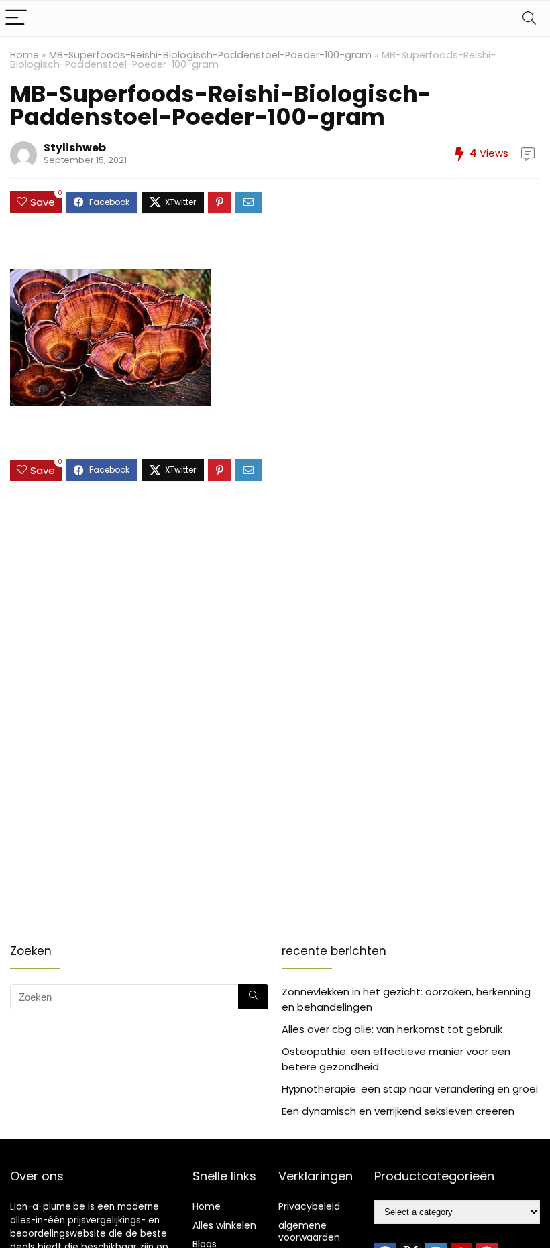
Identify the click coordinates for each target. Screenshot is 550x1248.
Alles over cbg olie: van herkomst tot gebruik (392, 1029)
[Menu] (16, 18)
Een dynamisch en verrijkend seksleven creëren (398, 1111)
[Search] (529, 18)
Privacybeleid (309, 1206)
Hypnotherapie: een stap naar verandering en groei (410, 1089)
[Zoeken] (253, 996)
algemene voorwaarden (309, 1231)
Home (24, 55)
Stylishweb (75, 147)
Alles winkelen (224, 1225)
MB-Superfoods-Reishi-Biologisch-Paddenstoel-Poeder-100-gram (210, 55)
